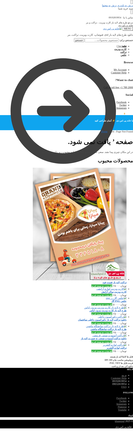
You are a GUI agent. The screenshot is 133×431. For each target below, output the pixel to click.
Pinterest (122, 407)
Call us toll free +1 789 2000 (118, 87)
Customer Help (119, 72)
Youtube (122, 409)
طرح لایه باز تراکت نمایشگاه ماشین (108, 329)
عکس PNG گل (119, 301)
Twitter (123, 105)
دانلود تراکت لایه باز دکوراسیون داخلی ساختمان (102, 320)
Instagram (121, 108)
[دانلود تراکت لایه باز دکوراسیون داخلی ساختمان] (63, 316)
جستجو (79, 40)
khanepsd (120, 421)
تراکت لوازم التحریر (117, 348)
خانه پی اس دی (125, 25)
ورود (124, 375)
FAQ (124, 387)
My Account (120, 69)
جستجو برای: (126, 40)
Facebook (121, 102)
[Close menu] (131, 2)
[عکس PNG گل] (63, 298)
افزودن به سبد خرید (101, 285)
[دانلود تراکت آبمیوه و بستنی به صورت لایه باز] (63, 335)
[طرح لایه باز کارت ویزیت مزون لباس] (63, 307)
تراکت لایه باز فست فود (115, 282)
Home (104, 131)
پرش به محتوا (109, 5)
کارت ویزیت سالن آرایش (114, 292)
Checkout (122, 46)
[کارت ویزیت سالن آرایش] (63, 288)
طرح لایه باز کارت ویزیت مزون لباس (108, 310)
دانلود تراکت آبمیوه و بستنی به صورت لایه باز (104, 338)
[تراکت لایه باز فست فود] (63, 224)
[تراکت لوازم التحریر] (63, 344)
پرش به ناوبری (125, 5)
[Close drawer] (131, 12)
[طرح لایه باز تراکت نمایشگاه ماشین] (63, 326)
